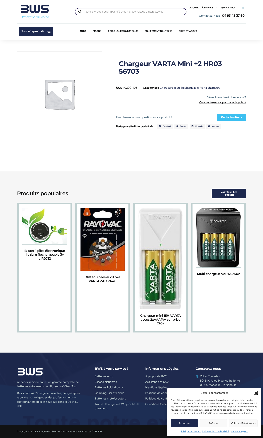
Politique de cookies (191, 431)
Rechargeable (190, 87)
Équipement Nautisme (158, 31)
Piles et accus (188, 31)
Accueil (194, 7)
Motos (97, 31)
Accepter (184, 423)
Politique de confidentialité (215, 431)
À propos (207, 7)
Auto (83, 31)
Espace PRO (227, 7)
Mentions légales (239, 431)
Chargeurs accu (170, 87)
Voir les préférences (243, 423)
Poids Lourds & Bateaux (123, 31)
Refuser (213, 423)
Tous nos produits (32, 31)
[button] (256, 393)
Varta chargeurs (210, 87)
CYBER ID (97, 431)
